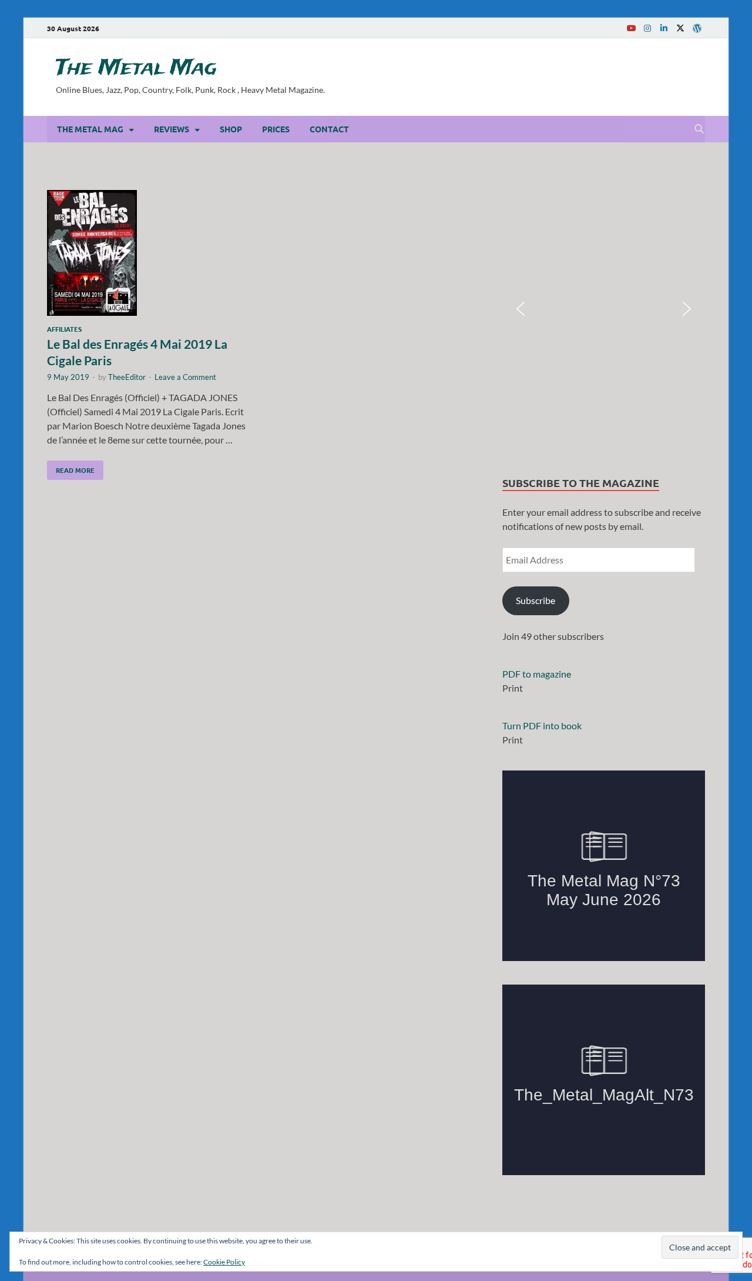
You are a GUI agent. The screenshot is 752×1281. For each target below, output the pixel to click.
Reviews (171, 129)
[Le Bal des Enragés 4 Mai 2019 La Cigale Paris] (149, 254)
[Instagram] (647, 28)
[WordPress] (697, 28)
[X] (680, 28)
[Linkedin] (664, 28)
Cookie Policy (224, 1261)
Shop (231, 129)
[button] (520, 308)
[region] (603, 309)
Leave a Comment (185, 377)
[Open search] (699, 129)
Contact (329, 129)
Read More (71, 468)
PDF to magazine (536, 673)
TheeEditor (127, 377)
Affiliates (64, 328)
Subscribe (535, 600)
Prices (276, 129)
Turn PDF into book (542, 725)
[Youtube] (631, 28)
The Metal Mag (136, 68)
